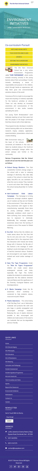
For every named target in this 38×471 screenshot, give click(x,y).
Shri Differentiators (10, 358)
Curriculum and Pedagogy (12, 365)
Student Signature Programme (14, 372)
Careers (7, 402)
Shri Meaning (9, 361)
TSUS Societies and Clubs (19, 53)
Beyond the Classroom (19, 61)
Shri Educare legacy (11, 347)
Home (7, 343)
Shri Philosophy (9, 350)
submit (9, 421)
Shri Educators (9, 354)
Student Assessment (11, 369)
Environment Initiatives (19, 64)
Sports (19, 57)
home (10, 27)
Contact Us (8, 398)
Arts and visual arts (19, 49)
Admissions (8, 394)
